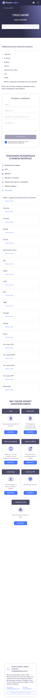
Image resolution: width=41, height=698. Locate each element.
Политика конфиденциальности (13, 688)
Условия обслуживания (27, 688)
